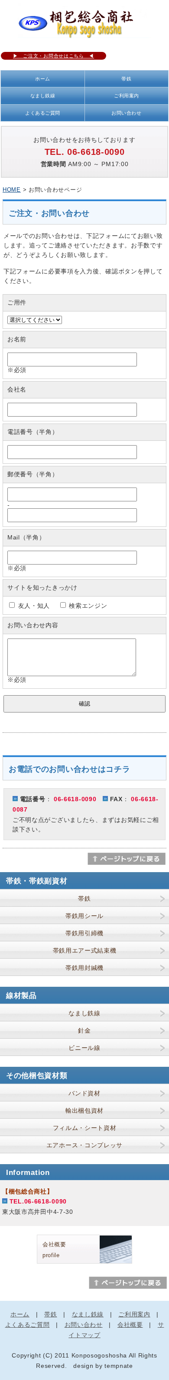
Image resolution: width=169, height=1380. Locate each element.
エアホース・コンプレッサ (84, 1145)
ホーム (42, 78)
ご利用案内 (126, 95)
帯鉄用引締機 (84, 933)
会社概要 (130, 1324)
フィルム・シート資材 (85, 1127)
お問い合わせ (126, 113)
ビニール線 (84, 1047)
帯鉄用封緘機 (84, 967)
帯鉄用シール (84, 915)
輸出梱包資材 (84, 1110)
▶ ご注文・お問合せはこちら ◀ (53, 55)
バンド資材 (84, 1093)
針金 (84, 1030)
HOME (12, 189)
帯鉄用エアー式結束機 (85, 950)
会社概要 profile (54, 1249)
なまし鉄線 (42, 95)
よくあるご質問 (42, 113)
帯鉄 (126, 78)
